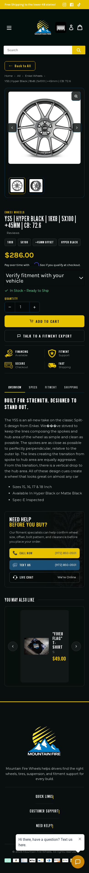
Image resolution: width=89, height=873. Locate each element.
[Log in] (71, 27)
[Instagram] (64, 4)
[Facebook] (71, 4)
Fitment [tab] (51, 387)
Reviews (13, 233)
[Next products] (76, 646)
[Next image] (76, 127)
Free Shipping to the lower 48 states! (30, 4)
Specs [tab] (33, 387)
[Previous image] (12, 127)
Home (9, 75)
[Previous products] (13, 646)
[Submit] (78, 50)
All (19, 75)
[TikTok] (79, 4)
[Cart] (80, 27)
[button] (60, 27)
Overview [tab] (14, 387)
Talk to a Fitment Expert (47, 335)
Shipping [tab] (71, 387)
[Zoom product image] (76, 96)
